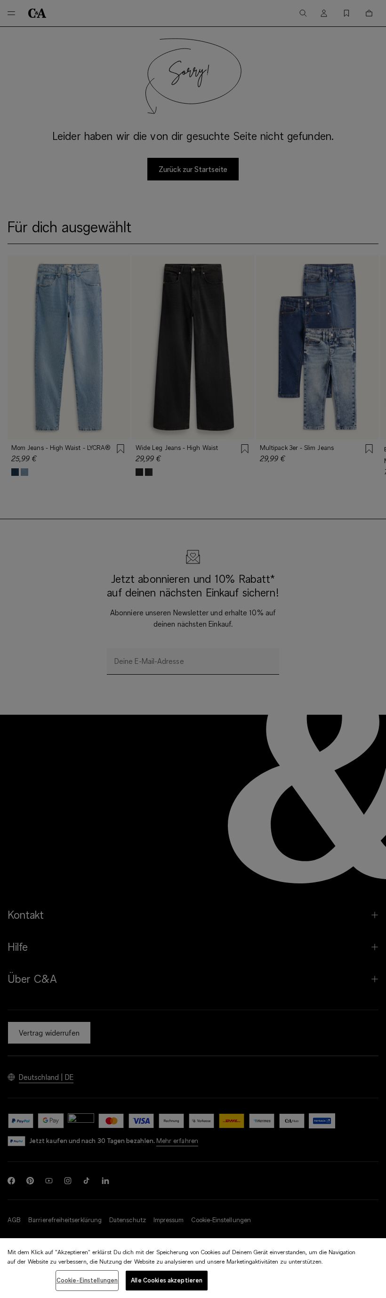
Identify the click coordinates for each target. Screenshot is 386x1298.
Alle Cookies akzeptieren (166, 1280)
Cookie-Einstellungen (87, 1280)
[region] (193, 1268)
